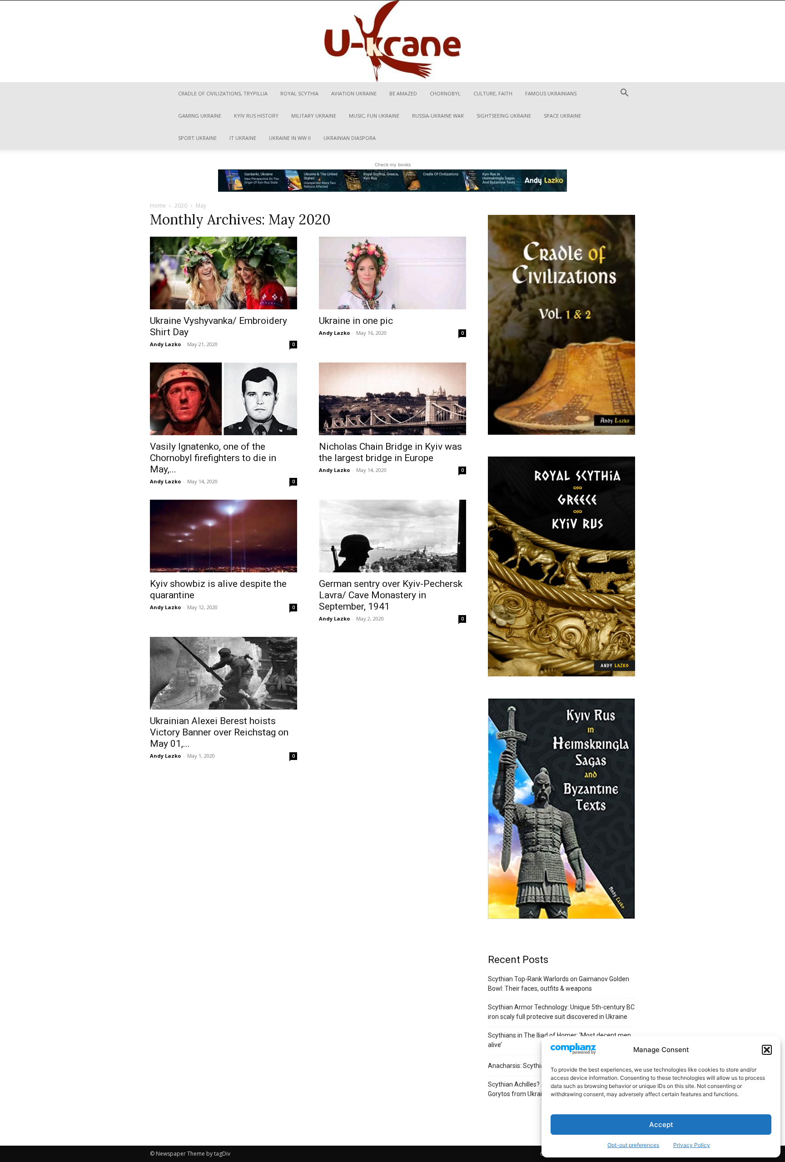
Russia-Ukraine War (438, 115)
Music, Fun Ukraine (374, 115)
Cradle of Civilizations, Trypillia (223, 93)
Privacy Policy (691, 1145)
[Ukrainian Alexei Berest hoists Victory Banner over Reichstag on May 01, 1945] (223, 673)
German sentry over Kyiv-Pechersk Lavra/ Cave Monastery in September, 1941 (390, 595)
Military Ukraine (313, 115)
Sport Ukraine (197, 137)
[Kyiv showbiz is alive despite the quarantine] (223, 536)
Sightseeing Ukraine (504, 115)
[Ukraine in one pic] (392, 273)
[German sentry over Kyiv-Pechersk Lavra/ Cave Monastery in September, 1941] (392, 536)
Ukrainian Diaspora (349, 137)
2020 (180, 205)
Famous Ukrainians (550, 93)
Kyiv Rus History (256, 115)
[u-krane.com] (392, 41)
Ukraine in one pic (356, 320)
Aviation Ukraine (354, 93)
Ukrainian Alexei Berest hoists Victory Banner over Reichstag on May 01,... (219, 732)
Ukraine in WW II (290, 137)
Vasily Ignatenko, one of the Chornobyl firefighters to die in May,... (213, 458)
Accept (661, 1124)
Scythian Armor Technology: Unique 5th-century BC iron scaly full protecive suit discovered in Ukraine (561, 1011)
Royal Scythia (299, 93)
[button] (766, 1049)
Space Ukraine (562, 115)
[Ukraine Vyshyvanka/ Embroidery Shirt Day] (223, 273)
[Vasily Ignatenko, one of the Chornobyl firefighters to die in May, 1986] (223, 399)
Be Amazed (403, 93)
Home (158, 205)
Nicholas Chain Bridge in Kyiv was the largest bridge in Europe (390, 452)
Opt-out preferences (633, 1145)
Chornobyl (445, 93)
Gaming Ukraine (199, 115)
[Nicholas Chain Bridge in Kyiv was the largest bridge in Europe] (392, 399)
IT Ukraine (242, 137)
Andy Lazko (165, 344)
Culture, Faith (492, 93)
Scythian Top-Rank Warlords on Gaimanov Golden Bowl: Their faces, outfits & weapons (558, 983)
